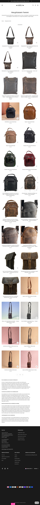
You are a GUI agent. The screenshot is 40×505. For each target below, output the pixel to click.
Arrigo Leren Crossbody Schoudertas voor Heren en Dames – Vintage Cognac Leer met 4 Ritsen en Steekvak (10, 96)
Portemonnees (17, 458)
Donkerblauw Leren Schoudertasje (10, 121)
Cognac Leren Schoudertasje (29, 121)
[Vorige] (8, 1)
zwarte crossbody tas (22, 395)
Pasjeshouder (17, 462)
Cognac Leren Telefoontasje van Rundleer (29, 296)
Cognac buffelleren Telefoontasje (29, 346)
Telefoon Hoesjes (17, 460)
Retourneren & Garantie (22, 436)
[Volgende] (31, 1)
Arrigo (6, 437)
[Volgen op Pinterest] (7, 468)
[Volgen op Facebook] (2, 468)
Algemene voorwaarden (6, 456)
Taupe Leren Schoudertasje (10, 145)
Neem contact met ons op (22, 434)
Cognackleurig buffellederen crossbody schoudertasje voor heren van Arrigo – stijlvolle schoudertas (29, 246)
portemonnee (4, 383)
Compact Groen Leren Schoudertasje (10, 169)
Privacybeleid (4, 458)
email (16, 412)
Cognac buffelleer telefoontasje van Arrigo (29, 369)
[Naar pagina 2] (22, 374)
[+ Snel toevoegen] (18, 43)
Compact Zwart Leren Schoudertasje (29, 145)
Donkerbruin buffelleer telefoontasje (10, 369)
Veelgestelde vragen (21, 432)
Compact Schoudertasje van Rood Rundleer (29, 169)
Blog (2, 460)
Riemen (16, 456)
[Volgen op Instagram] (5, 468)
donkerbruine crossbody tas (6, 396)
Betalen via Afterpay (21, 439)
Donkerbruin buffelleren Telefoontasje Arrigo (10, 346)
